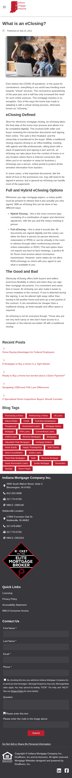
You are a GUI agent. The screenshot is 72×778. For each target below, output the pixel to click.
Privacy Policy (9, 599)
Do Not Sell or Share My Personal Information (26, 744)
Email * (7, 654)
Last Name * (9, 641)
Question (8, 697)
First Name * (9, 628)
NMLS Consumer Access (15, 610)
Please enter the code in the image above (25, 718)
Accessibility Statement (14, 604)
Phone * (7, 667)
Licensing (7, 593)
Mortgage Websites (25, 760)
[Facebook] (67, 770)
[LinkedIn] (59, 770)
